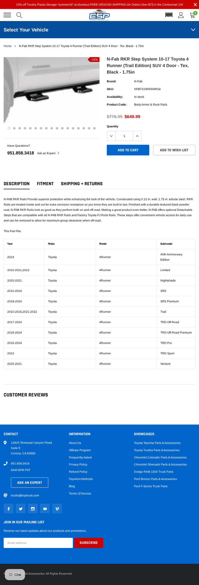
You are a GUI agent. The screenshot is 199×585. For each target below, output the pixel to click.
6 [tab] (35, 128)
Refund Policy (78, 471)
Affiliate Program (80, 450)
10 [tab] (57, 128)
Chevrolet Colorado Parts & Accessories (160, 457)
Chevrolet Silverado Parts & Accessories (160, 464)
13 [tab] (73, 128)
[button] (169, 15)
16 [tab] (89, 128)
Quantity (112, 126)
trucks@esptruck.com (25, 495)
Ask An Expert (29, 482)
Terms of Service (80, 493)
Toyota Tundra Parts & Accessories (157, 450)
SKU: (110, 89)
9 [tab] (51, 128)
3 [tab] (19, 128)
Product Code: (117, 104)
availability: (115, 97)
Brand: (111, 81)
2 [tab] (14, 128)
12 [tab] (67, 128)
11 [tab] (62, 128)
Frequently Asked (80, 457)
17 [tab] (94, 128)
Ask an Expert (46, 153)
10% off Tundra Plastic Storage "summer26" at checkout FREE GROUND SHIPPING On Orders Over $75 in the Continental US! (99, 4)
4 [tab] (25, 128)
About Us (75, 443)
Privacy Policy (78, 464)
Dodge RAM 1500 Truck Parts (153, 471)
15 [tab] (84, 128)
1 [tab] (9, 128)
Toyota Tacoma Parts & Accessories (157, 443)
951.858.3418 (20, 153)
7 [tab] (41, 128)
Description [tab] (17, 184)
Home (8, 46)
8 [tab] (46, 128)
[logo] (99, 15)
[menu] (7, 15)
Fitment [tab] (45, 184)
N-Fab (138, 81)
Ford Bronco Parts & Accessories (155, 479)
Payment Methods (81, 479)
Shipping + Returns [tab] (82, 184)
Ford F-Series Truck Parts (150, 486)
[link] (8, 508)
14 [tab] (78, 128)
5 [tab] (30, 128)
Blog (72, 486)
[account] (181, 15)
